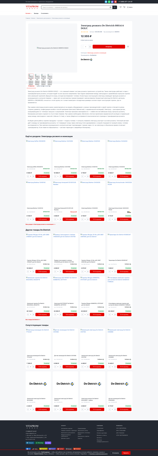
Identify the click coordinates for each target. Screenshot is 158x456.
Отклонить (115, 453)
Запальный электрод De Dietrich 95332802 (36, 399)
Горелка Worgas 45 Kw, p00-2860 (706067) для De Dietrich (36, 261)
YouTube (61, 449)
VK (29, 449)
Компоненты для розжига (68, 432)
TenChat (78, 449)
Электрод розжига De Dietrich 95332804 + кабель (89, 399)
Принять (126, 453)
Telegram (30, 442)
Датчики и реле (65, 438)
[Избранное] (121, 7)
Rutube (69, 449)
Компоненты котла (83, 430)
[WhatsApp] (109, 1)
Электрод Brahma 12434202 (117, 166)
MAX (49, 442)
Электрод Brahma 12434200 (89, 208)
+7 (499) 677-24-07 (125, 1)
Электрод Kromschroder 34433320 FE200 (119, 208)
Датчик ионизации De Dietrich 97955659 (117, 399)
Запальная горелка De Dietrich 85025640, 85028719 (35, 304)
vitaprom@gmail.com (31, 433)
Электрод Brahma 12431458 (62, 166)
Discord (53, 449)
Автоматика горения (66, 428)
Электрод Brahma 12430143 (89, 166)
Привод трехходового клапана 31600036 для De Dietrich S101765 (64, 261)
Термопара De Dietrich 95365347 (118, 260)
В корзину (109, 46)
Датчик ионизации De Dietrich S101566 (65, 355)
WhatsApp (40, 442)
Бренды (36, 13)
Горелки (80, 438)
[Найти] (114, 7)
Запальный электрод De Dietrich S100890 (118, 356)
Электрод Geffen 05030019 (35, 166)
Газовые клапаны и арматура (69, 430)
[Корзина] (124, 7)
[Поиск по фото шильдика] (110, 7)
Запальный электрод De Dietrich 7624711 (63, 399)
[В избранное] (128, 47)
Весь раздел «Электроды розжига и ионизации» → (40, 224)
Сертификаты (100, 430)
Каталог (28, 13)
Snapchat (44, 449)
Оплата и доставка (102, 433)
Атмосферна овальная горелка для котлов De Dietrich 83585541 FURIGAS (119, 304)
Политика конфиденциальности (102, 440)
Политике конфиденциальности (98, 454)
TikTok (35, 449)
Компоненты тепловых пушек (84, 433)
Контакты (99, 437)
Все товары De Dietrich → (33, 319)
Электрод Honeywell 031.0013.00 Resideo (63, 208)
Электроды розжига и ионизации (96, 53)
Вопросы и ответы (102, 435)
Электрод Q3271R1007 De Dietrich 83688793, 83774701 (64, 304)
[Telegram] (106, 1)
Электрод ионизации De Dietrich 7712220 (36, 356)
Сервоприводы (82, 428)
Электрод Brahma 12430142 (35, 208)
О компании (100, 428)
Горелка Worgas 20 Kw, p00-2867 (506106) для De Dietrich (91, 261)
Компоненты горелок (83, 436)
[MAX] (112, 1)
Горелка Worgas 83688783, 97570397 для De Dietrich (92, 304)
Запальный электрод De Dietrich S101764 (90, 356)
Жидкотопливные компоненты (66, 435)
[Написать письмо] (115, 1)
